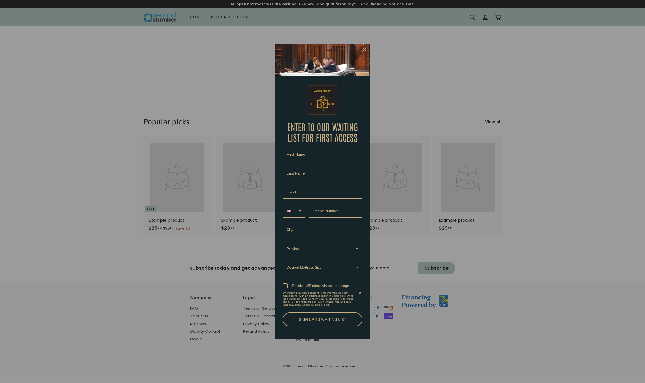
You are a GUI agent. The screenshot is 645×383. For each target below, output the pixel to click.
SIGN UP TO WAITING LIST (322, 319)
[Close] (364, 50)
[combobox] (294, 211)
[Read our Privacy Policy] (359, 294)
